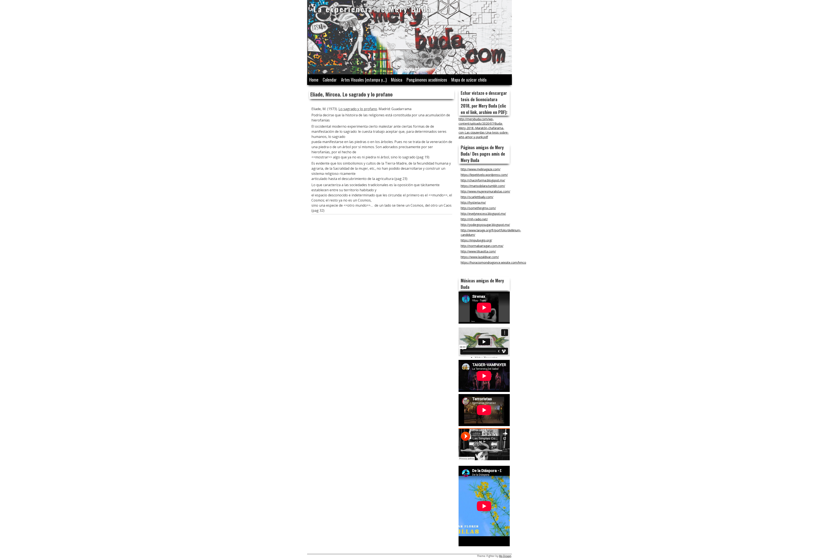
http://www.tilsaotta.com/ (478, 251)
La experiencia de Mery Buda (372, 9)
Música (396, 79)
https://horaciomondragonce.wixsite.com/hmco (493, 262)
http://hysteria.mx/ (473, 202)
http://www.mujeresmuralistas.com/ (485, 191)
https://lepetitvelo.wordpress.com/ (484, 175)
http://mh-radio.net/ (474, 219)
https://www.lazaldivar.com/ (480, 257)
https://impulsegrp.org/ (476, 240)
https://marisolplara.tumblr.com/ (483, 186)
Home (313, 79)
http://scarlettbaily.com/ (477, 197)
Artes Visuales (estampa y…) (364, 79)
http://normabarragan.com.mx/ (482, 246)
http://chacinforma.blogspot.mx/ (483, 180)
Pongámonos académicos (427, 79)
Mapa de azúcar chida (468, 79)
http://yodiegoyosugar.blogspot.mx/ (485, 225)
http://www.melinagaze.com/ (480, 169)
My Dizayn (505, 556)
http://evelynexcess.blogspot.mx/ (483, 214)
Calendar (330, 79)
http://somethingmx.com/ (478, 208)
